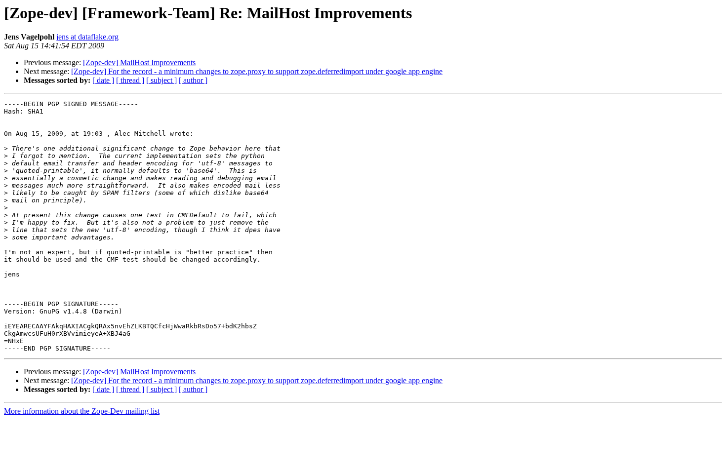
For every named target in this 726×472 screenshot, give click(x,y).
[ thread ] (130, 80)
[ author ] (193, 80)
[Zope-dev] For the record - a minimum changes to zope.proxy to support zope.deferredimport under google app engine (257, 71)
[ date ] (103, 80)
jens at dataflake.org (87, 37)
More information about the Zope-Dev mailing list (82, 411)
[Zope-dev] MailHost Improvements (139, 62)
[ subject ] (161, 80)
